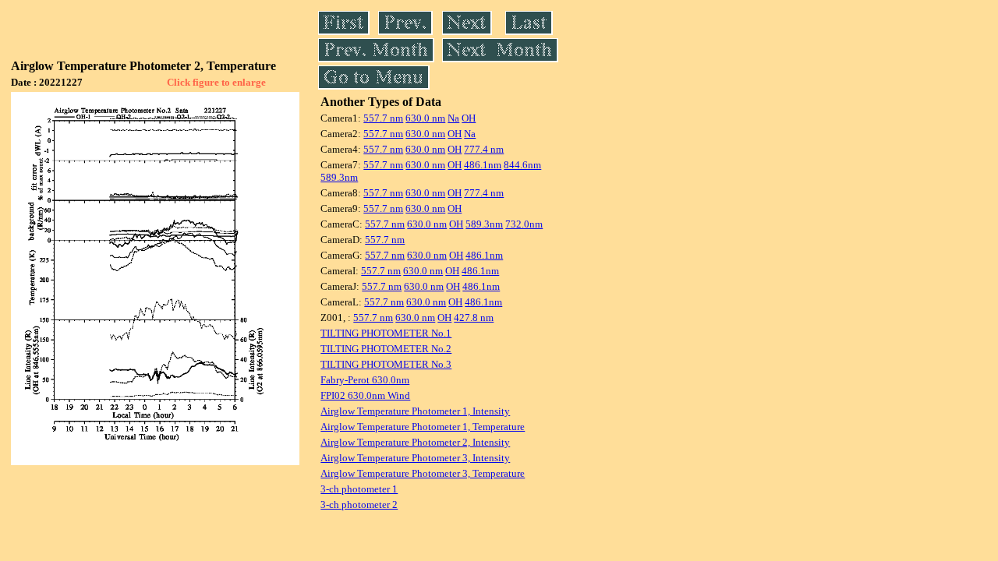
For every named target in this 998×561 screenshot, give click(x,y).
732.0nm (524, 224)
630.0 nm (425, 118)
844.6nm (522, 165)
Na (453, 118)
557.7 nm (383, 118)
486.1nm (482, 165)
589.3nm (339, 177)
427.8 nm (474, 317)
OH (469, 118)
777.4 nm (484, 149)
